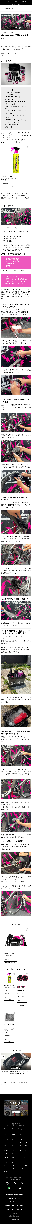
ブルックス (23, 1154)
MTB (6, 1084)
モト (13, 1165)
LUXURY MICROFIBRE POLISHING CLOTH (9, 1025)
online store (16, 4)
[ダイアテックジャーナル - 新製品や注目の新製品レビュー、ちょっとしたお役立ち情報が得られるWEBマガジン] (7, 8)
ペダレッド (6, 1162)
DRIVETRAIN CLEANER (6, 176)
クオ (21, 1139)
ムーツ (5, 1165)
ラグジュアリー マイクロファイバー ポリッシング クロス (9, 1029)
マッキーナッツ (16, 1162)
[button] (15, 8)
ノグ (13, 1150)
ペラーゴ (22, 1157)
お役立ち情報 (10, 33)
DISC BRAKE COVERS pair (22, 991)
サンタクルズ (23, 1142)
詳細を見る (5, 183)
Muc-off (3, 33)
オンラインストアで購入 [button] (8, 187)
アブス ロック (15, 1129)
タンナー (6, 1150)
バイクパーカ (7, 1154)
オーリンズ (6, 1139)
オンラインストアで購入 (22, 1004)
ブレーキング (15, 1157)
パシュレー (23, 1150)
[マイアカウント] (30, 8)
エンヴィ (22, 1134)
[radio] (19, 987)
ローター (6, 1171)
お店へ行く (23, 1)
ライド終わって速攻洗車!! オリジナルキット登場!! (16, 1072)
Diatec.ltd (18, 43)
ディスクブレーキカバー (22, 994)
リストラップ (23, 1165)
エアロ (13, 1134)
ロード (25, 1083)
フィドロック (15, 1154)
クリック (14, 1139)
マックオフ (23, 1162)
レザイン (14, 1168)
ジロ (5, 1145)
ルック (5, 1168)
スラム (13, 1145)
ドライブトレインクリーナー (8, 178)
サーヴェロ (15, 1142)
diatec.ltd (17, 1219)
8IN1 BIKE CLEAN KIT (9, 954)
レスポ (22, 1168)
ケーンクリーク (8, 1142)
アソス (5, 1129)
